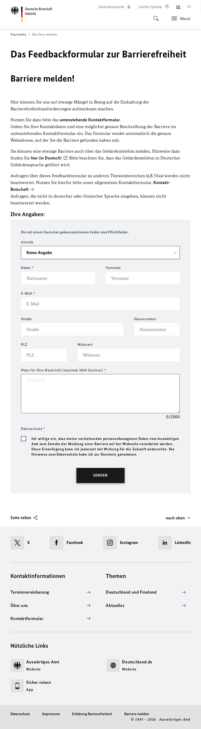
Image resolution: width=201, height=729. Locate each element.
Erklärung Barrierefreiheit (92, 714)
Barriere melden (136, 714)
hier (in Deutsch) (46, 157)
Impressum (51, 714)
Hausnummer (145, 319)
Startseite (18, 34)
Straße (26, 319)
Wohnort (85, 344)
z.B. (150, 175)
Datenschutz (20, 714)
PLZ (24, 344)
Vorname (113, 268)
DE (178, 7)
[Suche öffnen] (154, 16)
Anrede (27, 242)
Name (27, 268)
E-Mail (28, 293)
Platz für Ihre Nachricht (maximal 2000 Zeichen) (63, 370)
